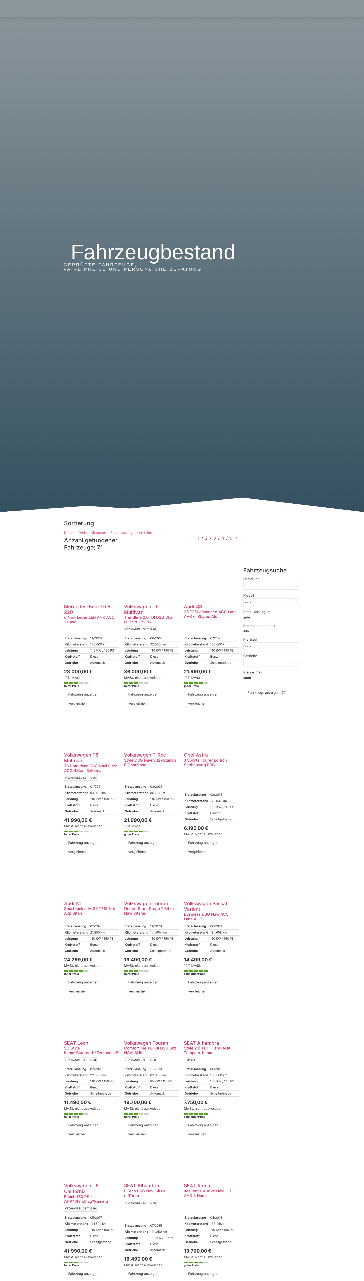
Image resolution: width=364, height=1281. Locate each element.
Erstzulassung (121, 533)
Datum (69, 533)
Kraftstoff (251, 639)
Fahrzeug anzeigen (83, 694)
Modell (248, 595)
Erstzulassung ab (256, 611)
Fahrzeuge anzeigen (267, 692)
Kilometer (98, 533)
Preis (83, 533)
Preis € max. (253, 672)
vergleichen (77, 703)
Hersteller (144, 533)
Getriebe (250, 655)
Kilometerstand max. (259, 625)
